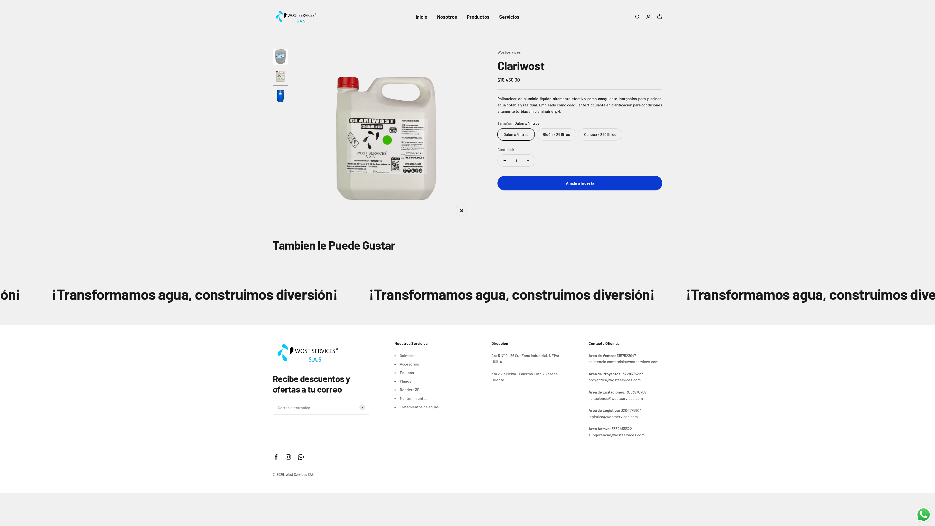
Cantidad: (505, 149)
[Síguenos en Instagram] (288, 457)
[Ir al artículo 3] (280, 96)
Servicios (509, 17)
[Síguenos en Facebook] (276, 457)
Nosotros (447, 17)
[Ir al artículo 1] (280, 57)
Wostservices (509, 52)
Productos (478, 17)
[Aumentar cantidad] (528, 160)
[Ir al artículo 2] (280, 76)
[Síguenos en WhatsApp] (301, 457)
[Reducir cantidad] (505, 160)
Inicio (421, 17)
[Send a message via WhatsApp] (924, 515)
